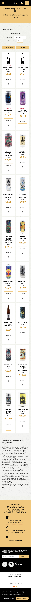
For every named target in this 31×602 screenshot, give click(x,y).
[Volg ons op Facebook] (5, 564)
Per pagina (11, 41)
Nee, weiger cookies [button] (9, 598)
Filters (23, 47)
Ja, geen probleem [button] (22, 598)
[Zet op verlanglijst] (8, 84)
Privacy (15, 581)
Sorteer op (8, 37)
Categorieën (9, 47)
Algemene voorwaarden (15, 576)
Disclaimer (15, 579)
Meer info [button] (21, 594)
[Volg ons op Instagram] (11, 564)
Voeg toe (8, 79)
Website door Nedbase (15, 583)
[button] (10, 3)
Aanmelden (24, 556)
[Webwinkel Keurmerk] (18, 564)
